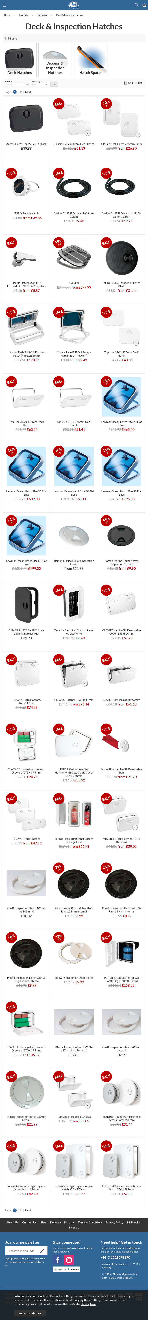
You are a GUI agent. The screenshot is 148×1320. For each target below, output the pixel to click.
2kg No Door (84, 838)
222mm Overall (121, 785)
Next (28, 91)
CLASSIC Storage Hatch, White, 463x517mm (75, 699)
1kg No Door (63, 838)
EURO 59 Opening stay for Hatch (26, 229)
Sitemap (74, 1227)
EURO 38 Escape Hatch (26, 218)
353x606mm (15, 849)
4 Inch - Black (110, 560)
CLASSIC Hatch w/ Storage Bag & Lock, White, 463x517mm (81, 716)
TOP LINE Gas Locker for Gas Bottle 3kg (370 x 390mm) (121, 979)
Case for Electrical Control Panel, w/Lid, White (74, 632)
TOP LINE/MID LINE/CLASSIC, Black (26, 299)
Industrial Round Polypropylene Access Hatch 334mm (26, 1187)
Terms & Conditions (90, 1222)
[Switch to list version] (136, 82)
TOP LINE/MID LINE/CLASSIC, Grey (26, 287)
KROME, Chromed (26, 276)
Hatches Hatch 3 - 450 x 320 (73, 276)
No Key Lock (63, 1132)
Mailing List (134, 1222)
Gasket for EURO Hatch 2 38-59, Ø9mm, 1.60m (121, 215)
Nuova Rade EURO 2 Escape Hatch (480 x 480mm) (74, 354)
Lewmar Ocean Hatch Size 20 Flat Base (121, 423)
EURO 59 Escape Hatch (26, 212)
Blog (43, 1222)
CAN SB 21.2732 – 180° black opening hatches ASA (26, 632)
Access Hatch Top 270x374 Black (26, 143)
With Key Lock (84, 1132)
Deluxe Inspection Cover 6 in (73, 577)
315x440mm (37, 843)
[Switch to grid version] (126, 82)
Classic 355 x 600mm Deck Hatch (74, 143)
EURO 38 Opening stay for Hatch (26, 224)
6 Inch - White (132, 571)
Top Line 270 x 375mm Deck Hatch (121, 354)
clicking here (88, 1304)
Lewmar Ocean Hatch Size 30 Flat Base (26, 493)
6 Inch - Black (110, 571)
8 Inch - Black (110, 577)
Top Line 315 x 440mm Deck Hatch (26, 423)
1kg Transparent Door (73, 849)
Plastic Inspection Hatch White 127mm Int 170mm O (74, 1048)
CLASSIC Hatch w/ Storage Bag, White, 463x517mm (78, 710)
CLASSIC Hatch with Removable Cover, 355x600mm (121, 632)
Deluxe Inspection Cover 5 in (73, 571)
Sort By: (8, 81)
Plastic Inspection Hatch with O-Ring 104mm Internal (74, 910)
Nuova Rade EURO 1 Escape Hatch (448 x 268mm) (26, 354)
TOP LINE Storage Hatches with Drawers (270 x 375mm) (26, 1048)
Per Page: (37, 81)
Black (132, 368)
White (110, 368)
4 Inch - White (132, 560)
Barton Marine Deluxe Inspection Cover (74, 562)
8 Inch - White (132, 577)
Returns (69, 1222)
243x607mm (37, 849)
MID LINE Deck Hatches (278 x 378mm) (121, 840)
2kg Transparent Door (73, 854)
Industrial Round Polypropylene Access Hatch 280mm (122, 1118)
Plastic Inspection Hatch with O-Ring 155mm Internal (26, 979)
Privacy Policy (114, 1222)
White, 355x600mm (121, 640)
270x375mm (15, 843)
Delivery (55, 1222)
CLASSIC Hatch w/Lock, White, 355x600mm (121, 688)
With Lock (132, 154)
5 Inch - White (132, 565)
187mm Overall (132, 779)
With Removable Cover (121, 160)
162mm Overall (110, 779)
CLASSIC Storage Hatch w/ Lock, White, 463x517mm (78, 704)
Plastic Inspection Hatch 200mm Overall (121, 1048)
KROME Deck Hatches (26, 838)
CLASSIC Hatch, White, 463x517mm (74, 688)
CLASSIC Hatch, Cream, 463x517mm (26, 701)
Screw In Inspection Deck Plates (74, 977)
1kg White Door (62, 843)
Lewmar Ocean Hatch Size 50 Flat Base (121, 493)
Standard (110, 154)
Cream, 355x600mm (121, 646)
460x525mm (37, 854)
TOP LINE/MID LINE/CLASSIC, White (26, 282)
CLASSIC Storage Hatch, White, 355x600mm (122, 693)
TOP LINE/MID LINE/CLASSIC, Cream (26, 293)
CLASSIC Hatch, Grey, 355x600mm (121, 710)
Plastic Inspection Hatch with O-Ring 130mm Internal (121, 910)
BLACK (63, 993)
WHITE (84, 993)
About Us (12, 1222)
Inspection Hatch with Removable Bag (121, 771)
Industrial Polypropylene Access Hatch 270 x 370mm (74, 1187)
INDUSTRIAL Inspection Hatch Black (121, 284)
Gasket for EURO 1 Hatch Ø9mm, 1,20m (74, 215)
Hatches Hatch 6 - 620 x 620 (73, 287)
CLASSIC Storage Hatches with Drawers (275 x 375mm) (26, 771)
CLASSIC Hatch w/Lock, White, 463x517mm (74, 693)
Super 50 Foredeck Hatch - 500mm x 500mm (75, 293)
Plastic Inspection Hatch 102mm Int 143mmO (26, 910)
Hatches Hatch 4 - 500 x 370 (73, 282)
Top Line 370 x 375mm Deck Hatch (74, 423)
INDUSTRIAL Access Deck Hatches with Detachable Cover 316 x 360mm (74, 772)
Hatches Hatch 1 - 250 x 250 (73, 299)
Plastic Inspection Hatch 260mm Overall (26, 1118)
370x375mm (15, 854)
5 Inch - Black (110, 565)
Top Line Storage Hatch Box (74, 1116)
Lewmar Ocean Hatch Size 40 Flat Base (74, 493)
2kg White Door (84, 843)
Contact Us (29, 1222)
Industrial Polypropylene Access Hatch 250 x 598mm (121, 1187)
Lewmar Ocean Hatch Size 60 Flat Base (26, 562)
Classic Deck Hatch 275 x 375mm (121, 143)
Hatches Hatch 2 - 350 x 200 (73, 271)
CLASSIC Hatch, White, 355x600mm (121, 716)
